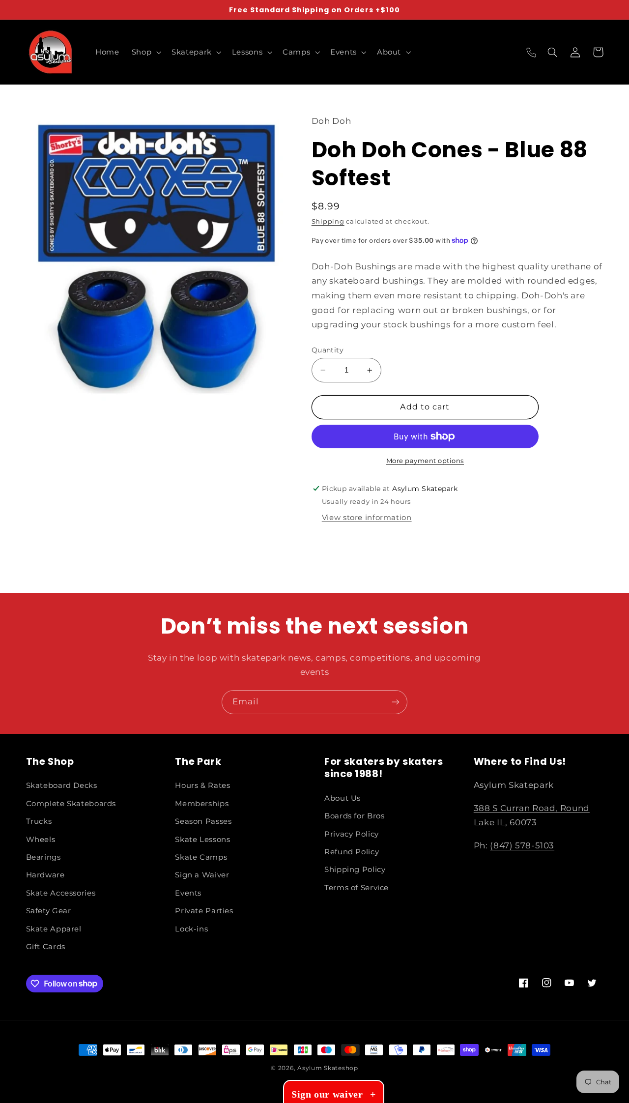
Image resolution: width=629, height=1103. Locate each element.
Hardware (45, 875)
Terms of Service (356, 887)
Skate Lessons (202, 839)
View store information (367, 517)
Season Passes (203, 821)
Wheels (41, 839)
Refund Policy (351, 851)
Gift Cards (45, 946)
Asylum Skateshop (327, 1068)
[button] (145, 52)
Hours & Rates (202, 785)
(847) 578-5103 (522, 845)
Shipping (328, 221)
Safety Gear (48, 910)
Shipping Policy (354, 869)
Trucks (39, 821)
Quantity (327, 350)
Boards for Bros (354, 816)
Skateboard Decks (61, 785)
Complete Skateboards (71, 803)
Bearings (43, 857)
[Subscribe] (395, 702)
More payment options (425, 460)
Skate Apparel (54, 929)
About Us (342, 798)
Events (188, 893)
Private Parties (204, 910)
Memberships (202, 803)
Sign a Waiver (202, 875)
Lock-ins (191, 929)
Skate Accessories (61, 893)
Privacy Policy (351, 834)
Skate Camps (201, 857)
